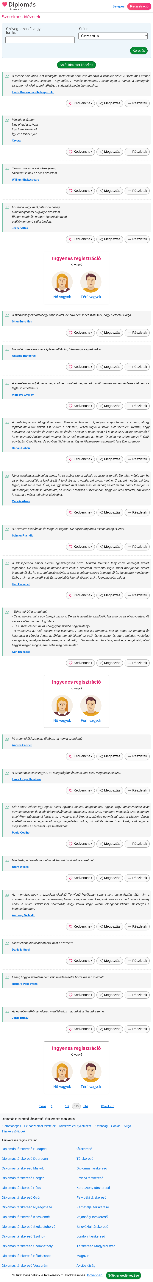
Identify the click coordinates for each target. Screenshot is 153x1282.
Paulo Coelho (20, 832)
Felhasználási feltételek (40, 1126)
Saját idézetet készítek (76, 65)
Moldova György (23, 394)
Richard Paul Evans (25, 983)
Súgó (127, 1126)
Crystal (16, 140)
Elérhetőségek (11, 1126)
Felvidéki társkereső (91, 1197)
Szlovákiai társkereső (92, 1227)
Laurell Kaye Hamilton (26, 779)
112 (67, 1106)
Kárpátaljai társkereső (92, 1207)
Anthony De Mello (23, 915)
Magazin (82, 1256)
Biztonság (101, 1126)
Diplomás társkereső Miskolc (23, 1168)
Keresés (139, 51)
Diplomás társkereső (91, 1168)
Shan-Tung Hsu (22, 321)
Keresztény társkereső (93, 1188)
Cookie (116, 1126)
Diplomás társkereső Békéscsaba (26, 1256)
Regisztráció (139, 6)
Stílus (83, 29)
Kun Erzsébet (21, 584)
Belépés (119, 6)
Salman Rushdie (22, 535)
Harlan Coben (21, 448)
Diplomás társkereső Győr (21, 1197)
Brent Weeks (20, 866)
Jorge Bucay (20, 1017)
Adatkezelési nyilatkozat (75, 1126)
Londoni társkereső (90, 1236)
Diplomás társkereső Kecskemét (26, 1217)
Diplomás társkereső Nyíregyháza (27, 1207)
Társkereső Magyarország (95, 1246)
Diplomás (22, 6)
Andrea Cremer (22, 745)
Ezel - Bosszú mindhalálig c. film (33, 92)
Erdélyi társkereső (89, 1178)
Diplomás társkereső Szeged (23, 1178)
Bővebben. (95, 1275)
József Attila (20, 228)
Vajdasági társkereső (92, 1217)
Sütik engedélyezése (123, 1275)
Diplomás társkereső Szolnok (23, 1236)
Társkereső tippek (13, 1131)
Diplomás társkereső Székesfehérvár (29, 1227)
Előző (42, 1106)
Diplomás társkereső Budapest (24, 1149)
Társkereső (84, 1158)
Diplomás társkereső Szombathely (27, 1246)
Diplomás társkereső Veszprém (25, 1265)
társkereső (84, 1149)
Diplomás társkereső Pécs (21, 1188)
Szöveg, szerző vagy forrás (23, 31)
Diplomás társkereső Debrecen (25, 1158)
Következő (107, 1106)
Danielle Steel (21, 949)
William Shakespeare (25, 179)
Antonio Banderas (24, 355)
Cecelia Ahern (21, 501)
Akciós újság (85, 1265)
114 (85, 1106)
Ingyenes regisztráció (76, 258)
